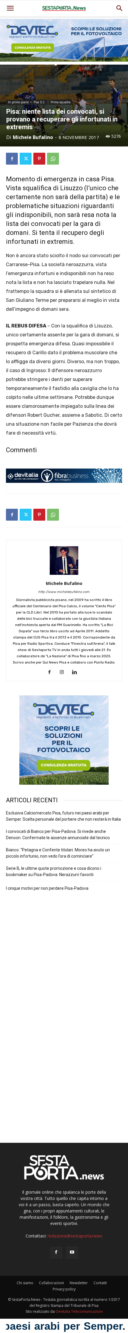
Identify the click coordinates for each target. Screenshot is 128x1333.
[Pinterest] (39, 159)
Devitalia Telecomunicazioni (79, 1311)
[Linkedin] (77, 672)
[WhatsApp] (53, 159)
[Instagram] (64, 672)
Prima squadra (61, 102)
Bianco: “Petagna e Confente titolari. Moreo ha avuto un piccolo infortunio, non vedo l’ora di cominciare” (58, 853)
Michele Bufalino (33, 137)
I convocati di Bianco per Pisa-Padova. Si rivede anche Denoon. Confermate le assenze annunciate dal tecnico (58, 834)
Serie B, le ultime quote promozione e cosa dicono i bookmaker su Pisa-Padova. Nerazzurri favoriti (53, 871)
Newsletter (79, 1282)
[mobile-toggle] (10, 8)
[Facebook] (12, 159)
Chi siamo (25, 1282)
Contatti (100, 1282)
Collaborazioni (51, 1282)
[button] (119, 8)
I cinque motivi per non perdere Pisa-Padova (47, 888)
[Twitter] (26, 159)
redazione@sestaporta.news (75, 1236)
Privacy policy (64, 1289)
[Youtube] (72, 1253)
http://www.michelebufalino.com (64, 592)
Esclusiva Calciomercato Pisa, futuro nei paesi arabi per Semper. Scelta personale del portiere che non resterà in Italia (63, 816)
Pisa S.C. (40, 102)
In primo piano (18, 102)
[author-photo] (64, 574)
